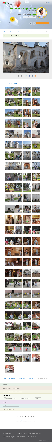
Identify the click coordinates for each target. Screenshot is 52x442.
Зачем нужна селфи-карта (8, 434)
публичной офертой (32, 421)
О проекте (5, 431)
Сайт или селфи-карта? (8, 437)
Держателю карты (21, 431)
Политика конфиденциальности (34, 433)
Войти (48, 2)
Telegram (34, 23)
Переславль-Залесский (24, 398)
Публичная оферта (32, 434)
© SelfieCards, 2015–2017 (44, 440)
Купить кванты (31, 437)
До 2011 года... (38, 396)
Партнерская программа (22, 433)
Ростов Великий (11, 83)
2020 (5, 396)
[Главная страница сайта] (3, 31)
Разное (36, 398)
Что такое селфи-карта (7, 433)
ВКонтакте (30, 23)
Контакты (30, 431)
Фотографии (6, 395)
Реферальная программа (22, 434)
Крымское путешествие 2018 (10, 398)
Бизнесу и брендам (21, 436)
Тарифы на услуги (32, 436)
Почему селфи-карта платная (9, 436)
